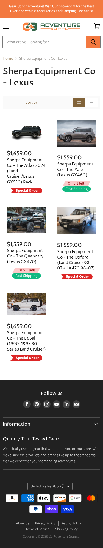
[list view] (91, 102)
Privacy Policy (45, 523)
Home (8, 58)
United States (47, 486)
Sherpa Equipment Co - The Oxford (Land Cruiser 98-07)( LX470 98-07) (76, 260)
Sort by (32, 102)
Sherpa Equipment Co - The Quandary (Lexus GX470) (25, 256)
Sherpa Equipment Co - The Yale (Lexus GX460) (75, 169)
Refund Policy (71, 523)
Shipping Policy (66, 529)
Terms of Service (37, 529)
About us (22, 523)
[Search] (93, 42)
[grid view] (79, 102)
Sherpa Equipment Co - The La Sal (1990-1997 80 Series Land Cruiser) (26, 341)
